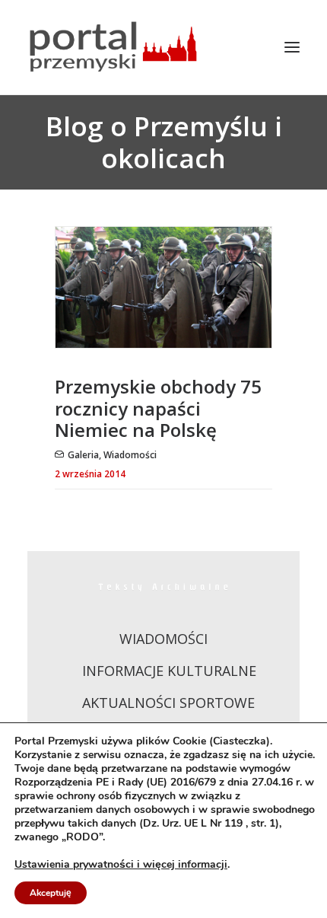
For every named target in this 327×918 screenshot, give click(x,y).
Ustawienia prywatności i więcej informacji (120, 865)
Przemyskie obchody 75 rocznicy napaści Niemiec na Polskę (158, 408)
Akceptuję (50, 893)
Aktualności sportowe (168, 702)
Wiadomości (130, 454)
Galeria (83, 454)
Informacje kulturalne (169, 670)
